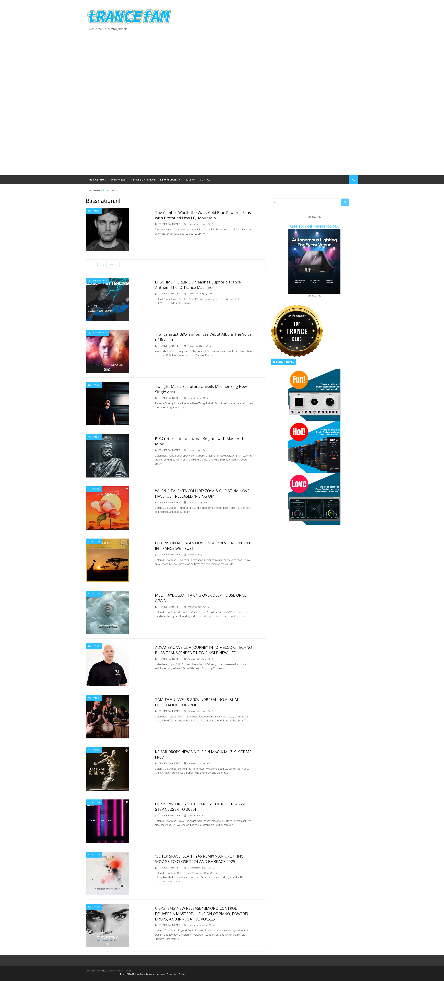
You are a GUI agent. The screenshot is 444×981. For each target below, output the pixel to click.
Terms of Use (126, 974)
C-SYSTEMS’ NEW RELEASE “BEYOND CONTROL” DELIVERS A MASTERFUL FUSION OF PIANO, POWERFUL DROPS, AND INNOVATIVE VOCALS (203, 914)
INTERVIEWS (118, 179)
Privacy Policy (139, 974)
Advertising (172, 974)
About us (151, 974)
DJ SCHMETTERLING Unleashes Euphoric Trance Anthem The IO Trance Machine (198, 284)
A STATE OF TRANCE (143, 179)
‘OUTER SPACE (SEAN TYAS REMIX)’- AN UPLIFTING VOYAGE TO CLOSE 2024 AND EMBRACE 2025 (199, 858)
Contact (182, 974)
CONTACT (206, 179)
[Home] (103, 190)
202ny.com (94, 211)
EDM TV (190, 179)
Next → (113, 264)
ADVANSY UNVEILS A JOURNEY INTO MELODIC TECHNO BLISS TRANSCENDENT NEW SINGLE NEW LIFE (203, 650)
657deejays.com (97, 280)
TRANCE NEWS (97, 179)
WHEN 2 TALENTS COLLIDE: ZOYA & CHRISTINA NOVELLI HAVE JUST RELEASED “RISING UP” (205, 493)
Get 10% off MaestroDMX (314, 226)
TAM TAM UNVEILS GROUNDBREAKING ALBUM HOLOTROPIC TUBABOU (196, 702)
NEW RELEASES (169, 179)
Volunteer (161, 974)
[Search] (345, 202)
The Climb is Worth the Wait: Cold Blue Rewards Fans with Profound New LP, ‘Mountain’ (203, 215)
